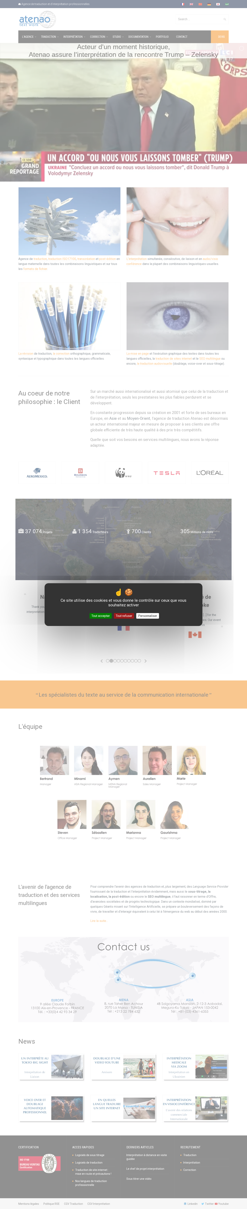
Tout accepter (100, 615)
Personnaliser (147, 615)
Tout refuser (124, 615)
